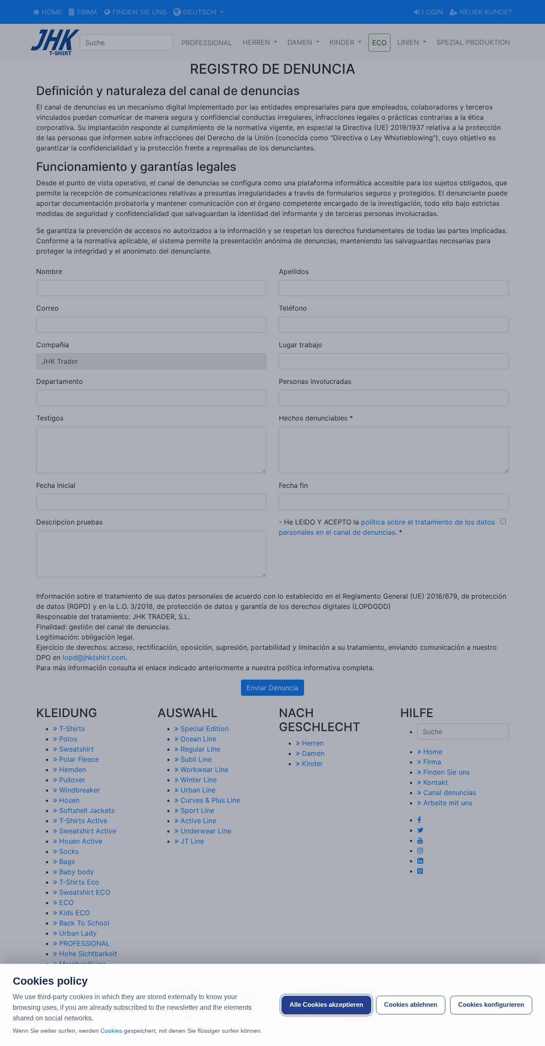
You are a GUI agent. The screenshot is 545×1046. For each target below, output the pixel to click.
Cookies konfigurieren (491, 1004)
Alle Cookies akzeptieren (326, 1004)
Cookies (111, 1030)
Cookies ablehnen (410, 1004)
